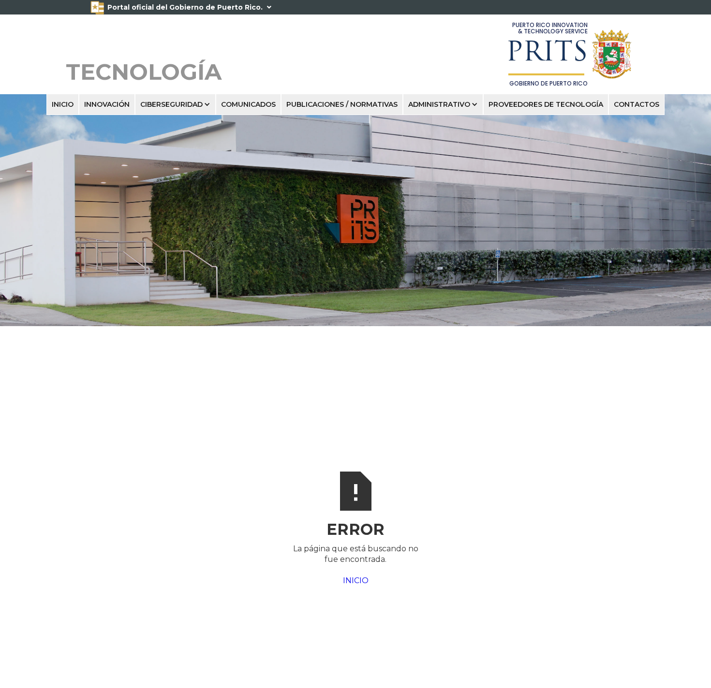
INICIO (63, 104)
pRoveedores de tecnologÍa (546, 104)
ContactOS (636, 104)
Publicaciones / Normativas (342, 104)
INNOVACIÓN (107, 104)
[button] (175, 104)
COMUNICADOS (248, 104)
